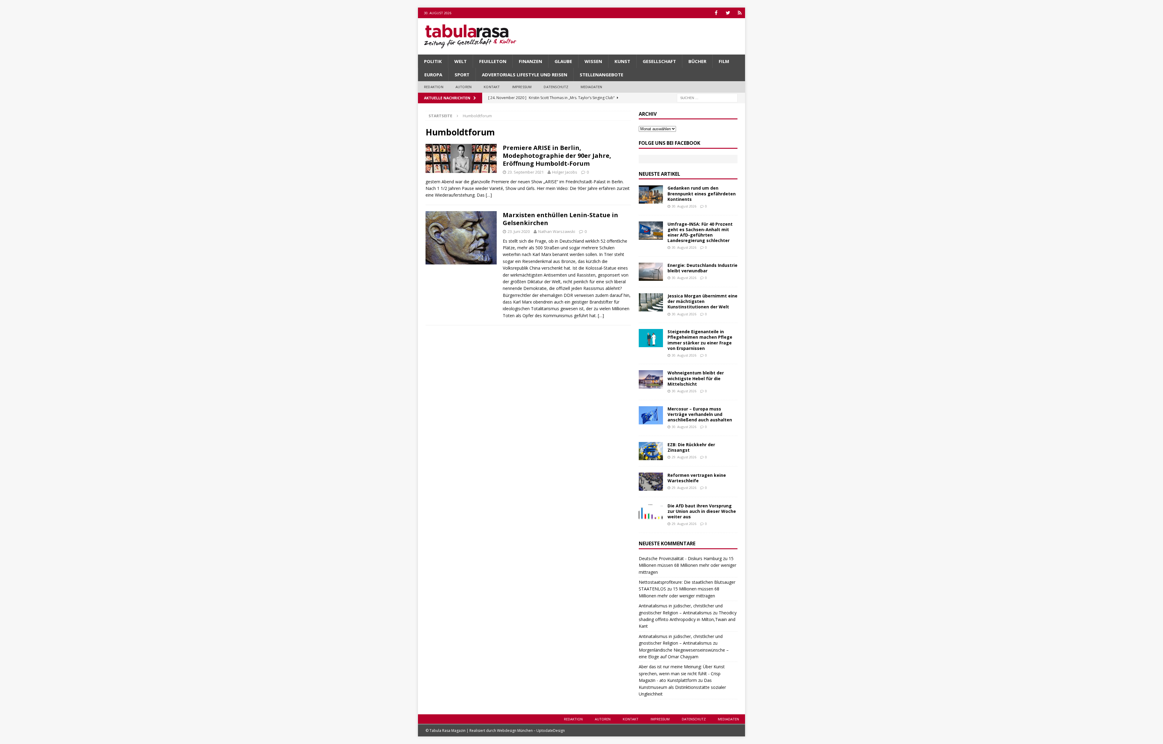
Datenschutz (556, 87)
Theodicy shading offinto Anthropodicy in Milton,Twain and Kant (688, 619)
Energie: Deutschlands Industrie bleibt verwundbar (702, 268)
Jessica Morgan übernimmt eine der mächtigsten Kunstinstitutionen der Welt (702, 301)
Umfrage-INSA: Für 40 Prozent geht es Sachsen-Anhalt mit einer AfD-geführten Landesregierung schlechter (700, 232)
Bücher (697, 61)
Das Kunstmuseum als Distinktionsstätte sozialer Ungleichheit (682, 687)
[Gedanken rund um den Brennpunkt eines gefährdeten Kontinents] (651, 194)
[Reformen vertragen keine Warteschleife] (651, 482)
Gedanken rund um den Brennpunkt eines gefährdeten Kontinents (702, 193)
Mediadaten (591, 87)
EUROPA (433, 74)
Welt (460, 61)
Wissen (593, 61)
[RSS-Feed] (739, 13)
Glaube (563, 61)
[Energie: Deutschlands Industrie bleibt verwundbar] (651, 272)
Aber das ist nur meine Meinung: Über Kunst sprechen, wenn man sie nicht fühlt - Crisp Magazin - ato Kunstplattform (682, 673)
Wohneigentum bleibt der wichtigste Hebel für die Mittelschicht (696, 378)
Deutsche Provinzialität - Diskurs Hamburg (680, 558)
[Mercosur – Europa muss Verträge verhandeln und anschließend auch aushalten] (651, 415)
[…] (489, 195)
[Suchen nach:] (707, 97)
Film (724, 61)
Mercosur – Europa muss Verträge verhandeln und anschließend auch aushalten (700, 414)
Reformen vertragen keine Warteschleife (697, 477)
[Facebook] (716, 13)
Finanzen (530, 61)
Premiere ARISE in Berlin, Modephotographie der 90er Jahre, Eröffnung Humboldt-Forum (557, 156)
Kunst (622, 61)
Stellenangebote (601, 74)
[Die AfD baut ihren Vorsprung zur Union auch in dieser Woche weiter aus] (651, 512)
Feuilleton (492, 61)
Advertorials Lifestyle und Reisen (524, 74)
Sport (462, 74)
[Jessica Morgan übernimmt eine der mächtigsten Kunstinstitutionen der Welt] (651, 302)
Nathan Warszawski (556, 231)
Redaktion (433, 87)
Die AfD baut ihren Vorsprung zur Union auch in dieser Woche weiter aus (702, 511)
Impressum (522, 87)
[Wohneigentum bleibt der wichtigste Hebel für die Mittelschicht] (651, 379)
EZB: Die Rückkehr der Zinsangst (691, 447)
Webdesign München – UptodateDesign (531, 730)
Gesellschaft (659, 61)
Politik (433, 61)
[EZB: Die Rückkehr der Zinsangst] (651, 451)
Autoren (464, 87)
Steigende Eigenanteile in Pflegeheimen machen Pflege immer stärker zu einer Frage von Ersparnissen (700, 340)
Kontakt (492, 87)
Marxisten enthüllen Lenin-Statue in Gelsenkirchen (560, 219)
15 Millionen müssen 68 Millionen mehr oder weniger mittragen (687, 565)
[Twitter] (728, 13)
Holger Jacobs (564, 172)
